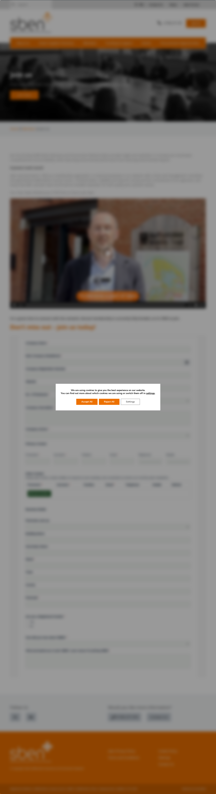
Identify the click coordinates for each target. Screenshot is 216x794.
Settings (130, 401)
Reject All (109, 401)
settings (150, 393)
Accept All (86, 401)
